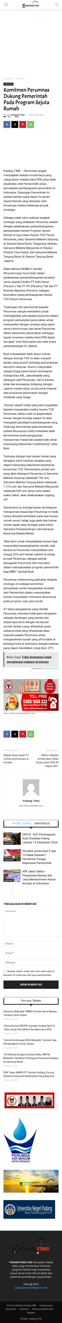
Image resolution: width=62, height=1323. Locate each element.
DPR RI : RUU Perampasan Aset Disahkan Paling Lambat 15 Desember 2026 (40, 838)
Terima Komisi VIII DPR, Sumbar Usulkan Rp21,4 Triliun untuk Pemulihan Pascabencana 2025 (29, 1027)
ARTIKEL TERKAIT (22, 823)
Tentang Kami (46, 1305)
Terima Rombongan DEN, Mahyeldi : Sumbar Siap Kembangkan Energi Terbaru (30, 1042)
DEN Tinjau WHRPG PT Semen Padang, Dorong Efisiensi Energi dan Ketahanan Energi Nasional (28, 1074)
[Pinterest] (22, 124)
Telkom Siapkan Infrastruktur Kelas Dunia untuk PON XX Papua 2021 (47, 761)
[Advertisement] (31, 42)
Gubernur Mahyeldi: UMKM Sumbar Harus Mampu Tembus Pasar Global (30, 1013)
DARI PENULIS (42, 823)
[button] (5, 4)
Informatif (20, 78)
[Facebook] (6, 124)
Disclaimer (11, 1309)
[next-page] (11, 892)
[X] (14, 124)
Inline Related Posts (50, 668)
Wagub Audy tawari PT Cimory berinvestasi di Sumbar (16, 759)
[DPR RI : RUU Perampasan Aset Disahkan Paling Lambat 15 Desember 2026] (12, 838)
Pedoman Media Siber (43, 1309)
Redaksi (31, 1312)
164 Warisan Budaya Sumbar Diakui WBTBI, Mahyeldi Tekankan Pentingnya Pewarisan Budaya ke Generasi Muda (30, 1058)
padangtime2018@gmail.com (31, 1287)
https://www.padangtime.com (31, 806)
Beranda (7, 78)
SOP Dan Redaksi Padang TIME (21, 1305)
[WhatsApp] (30, 124)
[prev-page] (5, 892)
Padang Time (18, 114)
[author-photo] (31, 795)
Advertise (24, 1309)
